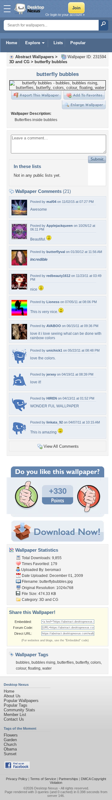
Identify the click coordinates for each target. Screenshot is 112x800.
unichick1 (54, 350)
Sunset (10, 753)
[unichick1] (19, 362)
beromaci (53, 570)
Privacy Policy (16, 779)
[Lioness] (19, 314)
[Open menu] (7, 8)
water (47, 668)
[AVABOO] (19, 338)
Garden (10, 739)
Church (10, 744)
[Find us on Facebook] (17, 767)
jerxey (51, 374)
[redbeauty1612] (19, 288)
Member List (15, 714)
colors (96, 662)
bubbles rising (43, 662)
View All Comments (61, 446)
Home (11, 42)
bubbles (23, 662)
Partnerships (68, 779)
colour (21, 668)
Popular (78, 42)
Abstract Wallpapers (34, 56)
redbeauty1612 (58, 276)
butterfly (82, 662)
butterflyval (55, 252)
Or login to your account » (65, 14)
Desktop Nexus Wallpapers (29, 8)
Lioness (52, 302)
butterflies (65, 662)
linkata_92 (54, 422)
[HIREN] (19, 410)
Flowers (11, 735)
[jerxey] (19, 386)
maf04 (51, 202)
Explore (32, 42)
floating (34, 668)
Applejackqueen (59, 225)
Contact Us (14, 719)
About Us (12, 696)
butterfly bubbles (51, 61)
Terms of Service (43, 779)
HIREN (51, 398)
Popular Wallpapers (21, 700)
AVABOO (53, 326)
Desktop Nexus (46, 788)
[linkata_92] (19, 434)
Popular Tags (15, 705)
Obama (10, 749)
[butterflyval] (19, 264)
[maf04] (19, 214)
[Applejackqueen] (19, 238)
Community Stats (19, 710)
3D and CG (19, 61)
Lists (58, 42)
